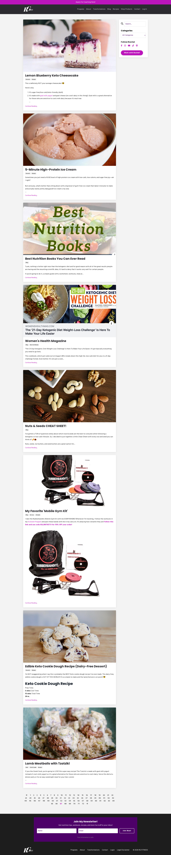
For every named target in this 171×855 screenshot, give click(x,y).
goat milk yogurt (46, 95)
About (88, 9)
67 (61, 803)
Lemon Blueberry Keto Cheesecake (51, 75)
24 (30, 798)
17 (91, 795)
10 (62, 795)
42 (109, 798)
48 (44, 801)
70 (74, 803)
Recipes (116, 9)
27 (43, 798)
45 (30, 801)
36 (82, 798)
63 (109, 801)
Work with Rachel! (132, 52)
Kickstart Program (34, 521)
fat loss (32, 515)
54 (70, 801)
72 (83, 803)
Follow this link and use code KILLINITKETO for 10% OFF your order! (69, 523)
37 (86, 798)
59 (92, 801)
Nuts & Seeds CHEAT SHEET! (45, 426)
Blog (109, 9)
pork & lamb (33, 767)
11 (66, 795)
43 (113, 798)
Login (112, 850)
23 (26, 798)
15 (82, 795)
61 (100, 801)
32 (65, 798)
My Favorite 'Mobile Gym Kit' (46, 511)
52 (61, 801)
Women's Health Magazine (45, 341)
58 (87, 801)
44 (26, 801)
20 (104, 795)
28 (48, 798)
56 (78, 801)
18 (95, 795)
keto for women (34, 345)
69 (70, 803)
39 (95, 798)
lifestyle (38, 515)
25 (35, 798)
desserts (28, 79)
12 (70, 795)
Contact (137, 9)
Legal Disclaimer (123, 850)
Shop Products (126, 9)
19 (99, 795)
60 (96, 801)
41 (104, 798)
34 (74, 798)
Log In (144, 9)
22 (112, 795)
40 (100, 798)
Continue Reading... (31, 106)
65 (52, 803)
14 (78, 795)
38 (91, 798)
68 (65, 803)
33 (69, 798)
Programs (80, 9)
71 (79, 803)
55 (74, 801)
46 (35, 801)
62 (105, 801)
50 (53, 801)
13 (74, 795)
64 (113, 801)
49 (48, 801)
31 (61, 798)
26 (39, 798)
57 (83, 801)
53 (65, 801)
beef (27, 767)
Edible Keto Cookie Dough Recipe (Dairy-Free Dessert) (66, 666)
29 (52, 798)
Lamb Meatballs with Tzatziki (47, 763)
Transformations (99, 9)
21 (108, 795)
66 (56, 803)
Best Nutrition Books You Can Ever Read (55, 258)
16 (87, 795)
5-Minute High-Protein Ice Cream (50, 169)
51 (57, 801)
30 (56, 798)
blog (27, 262)
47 (39, 801)
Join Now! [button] (127, 830)
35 (78, 798)
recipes (34, 79)
